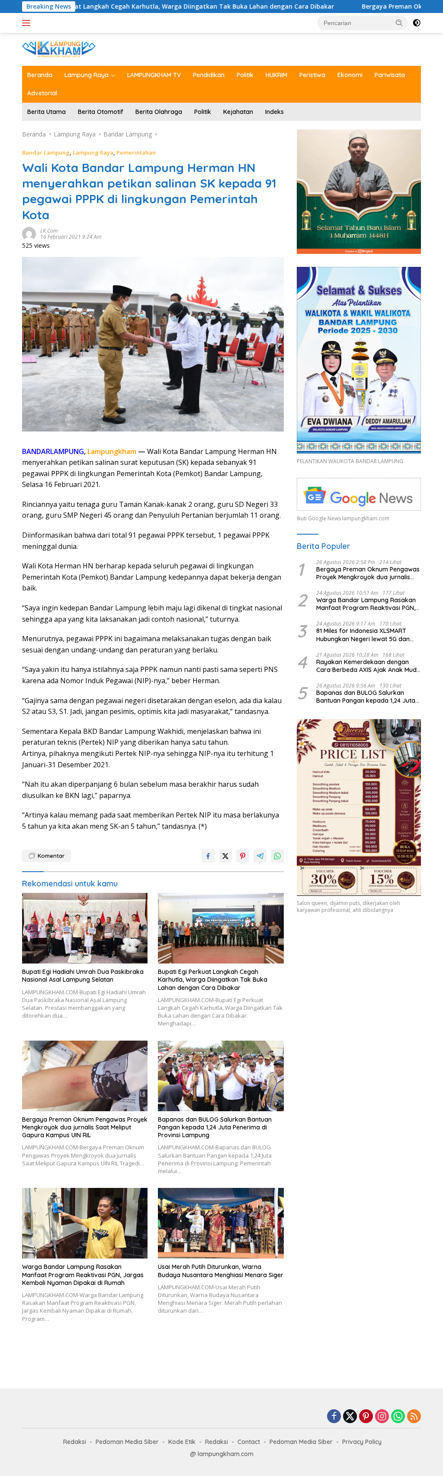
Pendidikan (209, 75)
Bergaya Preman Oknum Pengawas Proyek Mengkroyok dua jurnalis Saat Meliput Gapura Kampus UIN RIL (85, 1127)
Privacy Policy (362, 1442)
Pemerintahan (136, 152)
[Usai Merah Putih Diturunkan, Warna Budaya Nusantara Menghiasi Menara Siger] (220, 1223)
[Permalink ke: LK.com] (29, 233)
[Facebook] (334, 1416)
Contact (249, 1442)
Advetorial (42, 93)
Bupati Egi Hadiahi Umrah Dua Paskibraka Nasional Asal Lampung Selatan (83, 975)
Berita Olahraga (158, 112)
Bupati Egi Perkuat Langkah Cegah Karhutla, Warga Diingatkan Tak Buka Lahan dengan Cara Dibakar (212, 979)
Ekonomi (350, 75)
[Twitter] (350, 1416)
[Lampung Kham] (59, 49)
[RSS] (414, 1416)
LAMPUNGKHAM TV (154, 75)
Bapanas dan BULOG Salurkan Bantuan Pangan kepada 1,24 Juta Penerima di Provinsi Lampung (215, 1127)
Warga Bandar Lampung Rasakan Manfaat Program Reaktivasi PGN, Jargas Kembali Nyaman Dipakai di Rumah (83, 1274)
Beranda (39, 75)
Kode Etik (182, 1442)
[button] (399, 22)
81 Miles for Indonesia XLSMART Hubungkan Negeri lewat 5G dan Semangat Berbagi (363, 634)
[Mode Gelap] (416, 23)
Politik (245, 75)
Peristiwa (312, 75)
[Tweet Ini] (225, 856)
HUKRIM (276, 75)
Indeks (274, 112)
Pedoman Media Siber (127, 1442)
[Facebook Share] (208, 856)
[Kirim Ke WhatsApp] (277, 856)
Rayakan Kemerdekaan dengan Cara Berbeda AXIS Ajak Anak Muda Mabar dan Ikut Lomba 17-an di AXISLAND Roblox (368, 666)
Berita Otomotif (100, 112)
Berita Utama (46, 112)
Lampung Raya (86, 75)
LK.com (49, 230)
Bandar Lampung (46, 152)
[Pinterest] (366, 1416)
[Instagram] (382, 1416)
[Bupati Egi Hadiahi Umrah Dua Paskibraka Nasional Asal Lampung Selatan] (85, 928)
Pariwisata (390, 75)
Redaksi (74, 1442)
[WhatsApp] (398, 1416)
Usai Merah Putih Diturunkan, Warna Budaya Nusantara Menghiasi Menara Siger (220, 1270)
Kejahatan (238, 112)
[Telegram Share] (260, 856)
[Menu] (28, 23)
